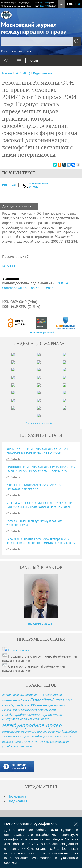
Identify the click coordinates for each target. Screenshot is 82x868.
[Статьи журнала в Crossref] (41, 323)
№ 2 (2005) (22, 73)
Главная (7, 73)
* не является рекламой (41, 332)
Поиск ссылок (19, 650)
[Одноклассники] (59, 165)
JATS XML (9, 266)
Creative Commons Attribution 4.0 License (35, 285)
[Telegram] (69, 165)
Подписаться (17, 801)
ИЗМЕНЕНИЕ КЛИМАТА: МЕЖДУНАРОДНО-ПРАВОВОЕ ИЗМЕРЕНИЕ (34, 487)
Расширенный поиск (16, 51)
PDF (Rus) (9, 185)
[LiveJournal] (64, 165)
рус (78, 4)
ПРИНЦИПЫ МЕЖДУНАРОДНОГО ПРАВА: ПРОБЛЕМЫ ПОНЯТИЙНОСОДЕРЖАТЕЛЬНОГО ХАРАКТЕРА (41, 469)
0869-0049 (44, 2)
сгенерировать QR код (36, 185)
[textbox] (41, 41)
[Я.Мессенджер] (55, 165)
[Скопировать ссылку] (78, 165)
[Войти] (61, 4)
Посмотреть (17, 796)
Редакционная (42, 73)
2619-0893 (44, 6)
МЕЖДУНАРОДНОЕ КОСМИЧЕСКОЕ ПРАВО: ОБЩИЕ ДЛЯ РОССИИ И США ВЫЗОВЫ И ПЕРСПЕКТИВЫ (40, 505)
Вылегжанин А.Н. (41, 624)
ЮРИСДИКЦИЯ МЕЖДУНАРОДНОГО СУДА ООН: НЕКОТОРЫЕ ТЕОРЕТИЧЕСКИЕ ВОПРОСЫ (37, 451)
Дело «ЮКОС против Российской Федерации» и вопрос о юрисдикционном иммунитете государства (41, 541)
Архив (34, 61)
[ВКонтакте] (73, 165)
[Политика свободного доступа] (16, 323)
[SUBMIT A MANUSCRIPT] (17, 766)
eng (70, 4)
